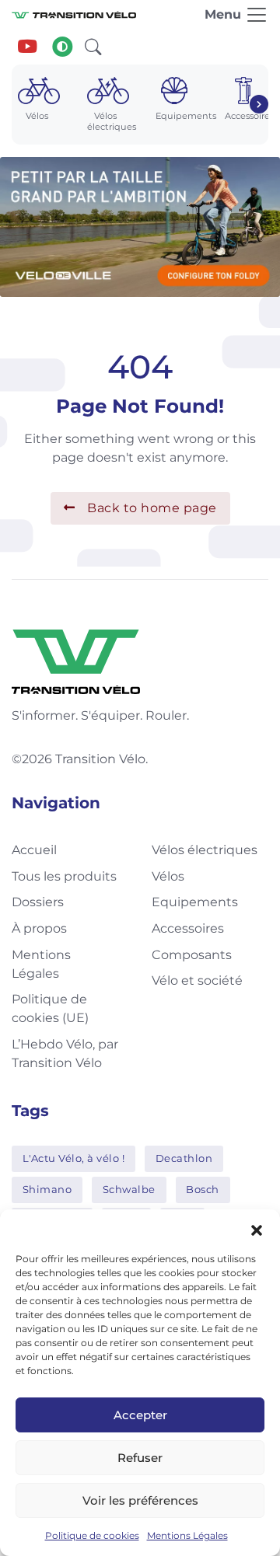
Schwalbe (129, 1189)
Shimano (47, 1189)
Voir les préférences (140, 1500)
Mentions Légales (187, 1535)
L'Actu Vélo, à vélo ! (74, 1158)
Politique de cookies (92, 1535)
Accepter (140, 1415)
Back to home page (152, 508)
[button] (256, 1229)
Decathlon (184, 1158)
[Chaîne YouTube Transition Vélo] (27, 47)
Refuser (140, 1457)
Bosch (202, 1189)
